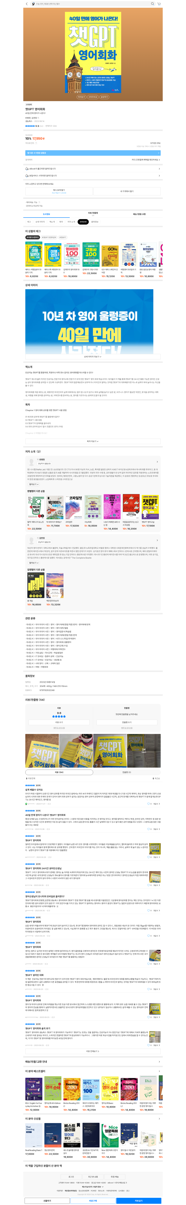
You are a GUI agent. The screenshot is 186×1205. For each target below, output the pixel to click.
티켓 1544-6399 (82, 1183)
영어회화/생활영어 (63, 642)
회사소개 (101, 1191)
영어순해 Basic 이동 (110, 1094)
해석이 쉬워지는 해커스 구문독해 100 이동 (91, 1095)
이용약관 (60, 1191)
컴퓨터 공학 (49, 656)
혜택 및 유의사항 (59, 728)
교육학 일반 (55, 663)
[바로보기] (42, 750)
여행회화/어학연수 (58, 649)
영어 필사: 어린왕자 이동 (129, 1140)
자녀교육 (48, 652)
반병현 (28, 118)
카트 (159, 4)
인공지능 (59, 656)
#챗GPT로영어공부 (49, 237)
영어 (52, 624)
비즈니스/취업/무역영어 (66, 638)
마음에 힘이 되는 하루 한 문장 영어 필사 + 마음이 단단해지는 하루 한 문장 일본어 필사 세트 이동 (148, 1144)
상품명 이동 (33, 260)
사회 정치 (39, 663)
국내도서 (29, 624)
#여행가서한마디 (33, 237)
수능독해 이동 (93, 512)
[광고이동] (152, 4)
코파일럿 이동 (74, 513)
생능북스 (28, 121)
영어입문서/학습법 (63, 631)
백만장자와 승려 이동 (54, 591)
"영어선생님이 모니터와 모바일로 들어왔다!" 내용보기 (93, 901)
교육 (46, 663)
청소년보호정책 (84, 1191)
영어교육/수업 (62, 645)
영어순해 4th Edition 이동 (52, 1093)
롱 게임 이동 (35, 590)
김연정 (34, 118)
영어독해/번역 (84, 624)
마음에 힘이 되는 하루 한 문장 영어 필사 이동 (148, 1093)
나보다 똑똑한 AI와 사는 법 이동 (112, 512)
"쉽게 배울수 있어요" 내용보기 (93, 794)
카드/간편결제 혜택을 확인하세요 (145, 159)
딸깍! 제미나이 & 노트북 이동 (35, 513)
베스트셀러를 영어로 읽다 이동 (71, 1140)
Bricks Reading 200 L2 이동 (129, 1094)
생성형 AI (58, 660)
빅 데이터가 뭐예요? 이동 (54, 513)
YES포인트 (29, 143)
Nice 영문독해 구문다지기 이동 (110, 1141)
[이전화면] (26, 4)
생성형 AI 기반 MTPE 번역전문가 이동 (91, 1140)
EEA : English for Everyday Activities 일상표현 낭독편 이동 (33, 1094)
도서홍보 (121, 1191)
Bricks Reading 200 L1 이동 (71, 1094)
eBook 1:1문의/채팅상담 (116, 1183)
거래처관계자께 (111, 1191)
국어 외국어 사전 (42, 624)
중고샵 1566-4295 (98, 1183)
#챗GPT (63, 237)
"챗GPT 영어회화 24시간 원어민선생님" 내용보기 (93, 875)
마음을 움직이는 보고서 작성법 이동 (131, 512)
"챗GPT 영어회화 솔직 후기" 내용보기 (93, 1035)
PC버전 (93, 1191)
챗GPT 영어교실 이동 (150, 512)
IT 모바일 (39, 656)
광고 (127, 1191)
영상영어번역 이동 (52, 1140)
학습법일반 (58, 652)
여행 (37, 667)
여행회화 (44, 667)
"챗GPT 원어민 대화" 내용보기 (93, 980)
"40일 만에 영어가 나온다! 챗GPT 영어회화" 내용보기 (93, 820)
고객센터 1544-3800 (66, 1183)
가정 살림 (39, 652)
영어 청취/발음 (62, 628)
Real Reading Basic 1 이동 (33, 1140)
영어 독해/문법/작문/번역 (66, 624)
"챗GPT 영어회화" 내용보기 (93, 847)
